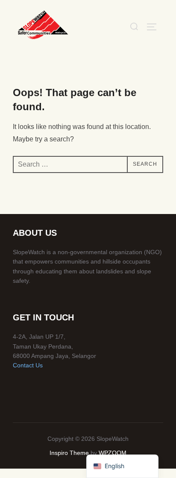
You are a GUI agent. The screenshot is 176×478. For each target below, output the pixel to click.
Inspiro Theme (69, 452)
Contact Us (28, 365)
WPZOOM (112, 452)
